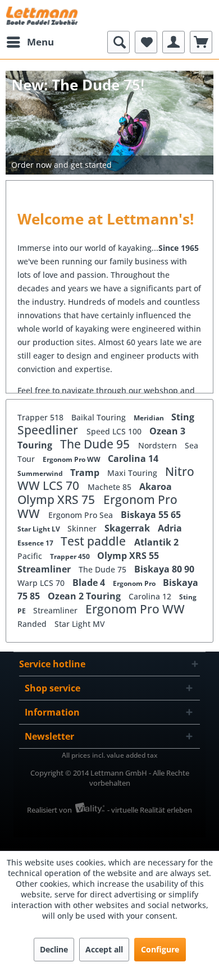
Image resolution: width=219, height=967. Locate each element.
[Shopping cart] (201, 42)
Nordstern (158, 445)
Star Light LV (39, 529)
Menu (40, 41)
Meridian (150, 418)
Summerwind (41, 473)
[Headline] (109, 149)
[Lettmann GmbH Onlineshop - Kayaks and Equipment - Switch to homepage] (42, 15)
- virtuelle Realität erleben (149, 810)
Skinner (83, 528)
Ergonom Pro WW (72, 459)
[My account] (173, 42)
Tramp (86, 472)
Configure (160, 949)
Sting (182, 417)
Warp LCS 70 (42, 583)
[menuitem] (30, 42)
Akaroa (155, 486)
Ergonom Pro (135, 583)
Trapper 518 (41, 417)
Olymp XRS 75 (57, 499)
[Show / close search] (118, 42)
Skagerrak (128, 528)
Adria (170, 528)
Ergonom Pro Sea (81, 515)
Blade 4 (89, 582)
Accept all (104, 949)
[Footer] (109, 165)
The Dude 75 (104, 569)
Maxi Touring (133, 473)
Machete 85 (111, 487)
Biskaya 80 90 (164, 569)
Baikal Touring (99, 417)
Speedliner (49, 430)
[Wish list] (146, 42)
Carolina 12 (151, 596)
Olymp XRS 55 (128, 555)
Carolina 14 (133, 458)
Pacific (30, 556)
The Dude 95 (96, 444)
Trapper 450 (71, 556)
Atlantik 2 (156, 542)
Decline (54, 949)
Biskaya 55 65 (151, 514)
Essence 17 (36, 543)
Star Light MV (79, 623)
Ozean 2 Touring (85, 596)
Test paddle (95, 541)
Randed (33, 623)
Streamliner (45, 569)
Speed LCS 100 (115, 431)
